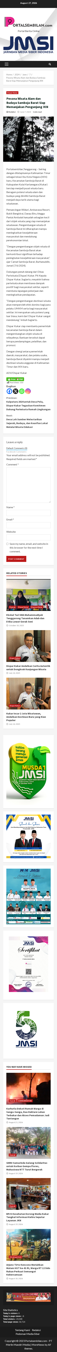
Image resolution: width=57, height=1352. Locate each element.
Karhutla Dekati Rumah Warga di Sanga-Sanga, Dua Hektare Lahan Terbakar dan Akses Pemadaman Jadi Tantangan (28, 1089)
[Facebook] (9, 391)
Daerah (13, 607)
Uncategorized (15, 1257)
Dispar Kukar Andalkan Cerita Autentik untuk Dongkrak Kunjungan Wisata (28, 646)
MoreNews (38, 1344)
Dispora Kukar (36, 607)
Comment (12, 464)
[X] (15, 391)
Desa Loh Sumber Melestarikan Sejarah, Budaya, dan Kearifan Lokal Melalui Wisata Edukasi (27, 421)
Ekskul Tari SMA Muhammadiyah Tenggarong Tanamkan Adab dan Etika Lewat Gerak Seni (28, 595)
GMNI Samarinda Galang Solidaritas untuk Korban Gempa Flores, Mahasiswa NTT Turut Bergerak (28, 1143)
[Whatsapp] (22, 391)
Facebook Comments (16, 451)
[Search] (50, 64)
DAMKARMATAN (25, 1101)
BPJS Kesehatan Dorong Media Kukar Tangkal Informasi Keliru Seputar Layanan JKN (28, 1194)
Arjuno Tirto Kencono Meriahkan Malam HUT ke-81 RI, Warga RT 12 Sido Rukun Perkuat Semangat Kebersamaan (28, 1245)
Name (10, 507)
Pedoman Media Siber (28, 1333)
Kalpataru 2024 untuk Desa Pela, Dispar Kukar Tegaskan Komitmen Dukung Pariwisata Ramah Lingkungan (28, 403)
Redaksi (12, 112)
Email (10, 519)
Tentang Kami (22, 1329)
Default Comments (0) (16, 448)
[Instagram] (28, 391)
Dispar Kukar (12, 93)
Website (11, 531)
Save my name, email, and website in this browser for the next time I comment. (29, 547)
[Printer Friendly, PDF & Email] (15, 379)
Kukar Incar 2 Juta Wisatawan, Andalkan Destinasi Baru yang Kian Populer (28, 693)
